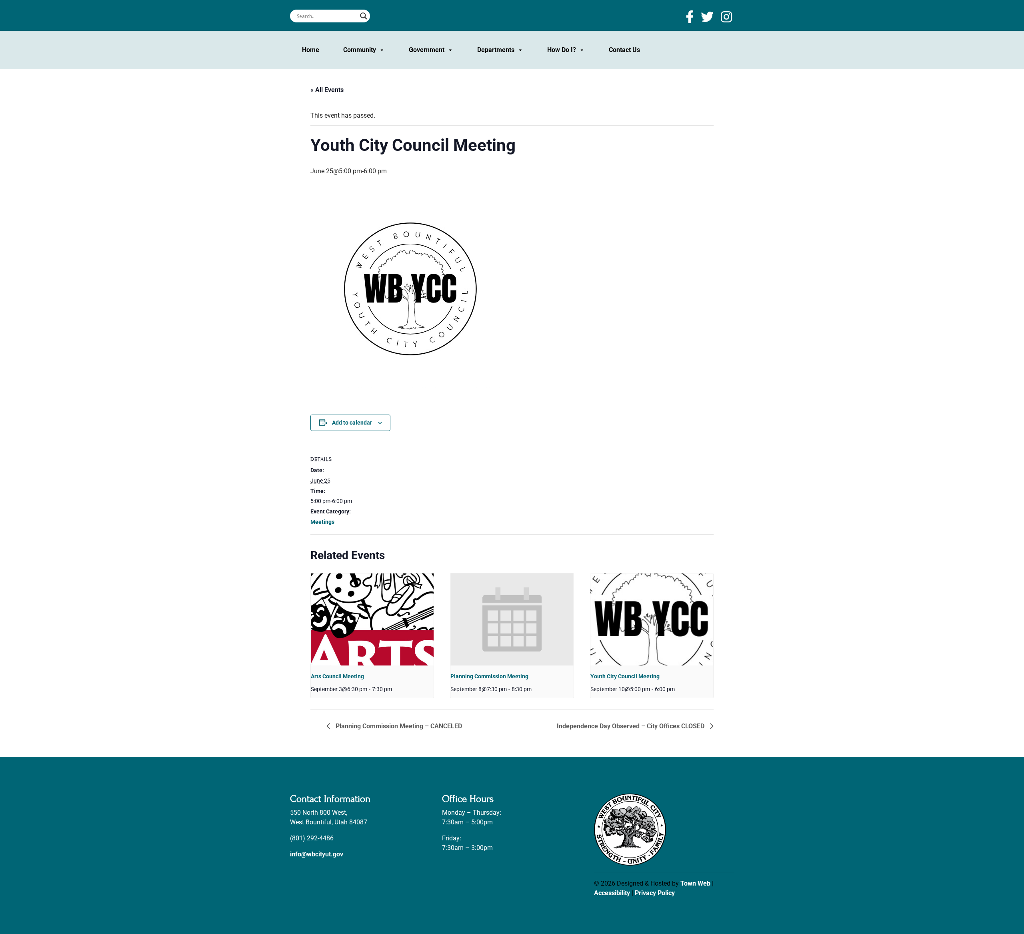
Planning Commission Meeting (489, 676)
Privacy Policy (655, 893)
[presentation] (372, 619)
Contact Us (624, 50)
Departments (495, 50)
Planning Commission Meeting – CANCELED (398, 726)
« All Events (327, 90)
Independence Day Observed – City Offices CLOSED (631, 726)
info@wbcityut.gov (316, 854)
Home (310, 50)
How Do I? (561, 50)
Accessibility (612, 893)
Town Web (695, 883)
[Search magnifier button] (363, 16)
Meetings (322, 522)
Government (426, 50)
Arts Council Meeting (337, 676)
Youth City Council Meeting (625, 676)
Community (359, 50)
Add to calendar (352, 422)
